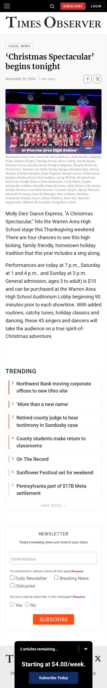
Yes (18, 605)
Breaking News (74, 578)
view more (51, 505)
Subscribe (73, 6)
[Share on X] (97, 79)
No (33, 605)
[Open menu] (7, 6)
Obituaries (25, 586)
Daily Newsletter (31, 578)
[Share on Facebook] (87, 79)
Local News (19, 46)
